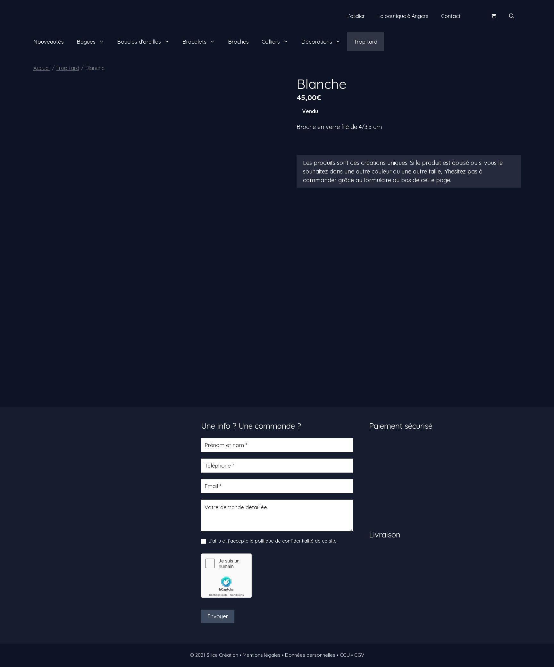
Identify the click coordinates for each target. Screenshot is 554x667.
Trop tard (365, 41)
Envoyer (217, 616)
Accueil (41, 67)
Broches (238, 41)
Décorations (316, 41)
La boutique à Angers (403, 16)
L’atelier (356, 16)
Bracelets (194, 41)
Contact (451, 16)
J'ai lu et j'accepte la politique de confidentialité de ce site (272, 541)
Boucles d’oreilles (139, 41)
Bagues (86, 41)
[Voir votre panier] (494, 16)
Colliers (271, 41)
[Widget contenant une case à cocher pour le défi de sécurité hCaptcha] (226, 575)
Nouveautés (48, 41)
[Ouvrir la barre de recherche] (512, 16)
